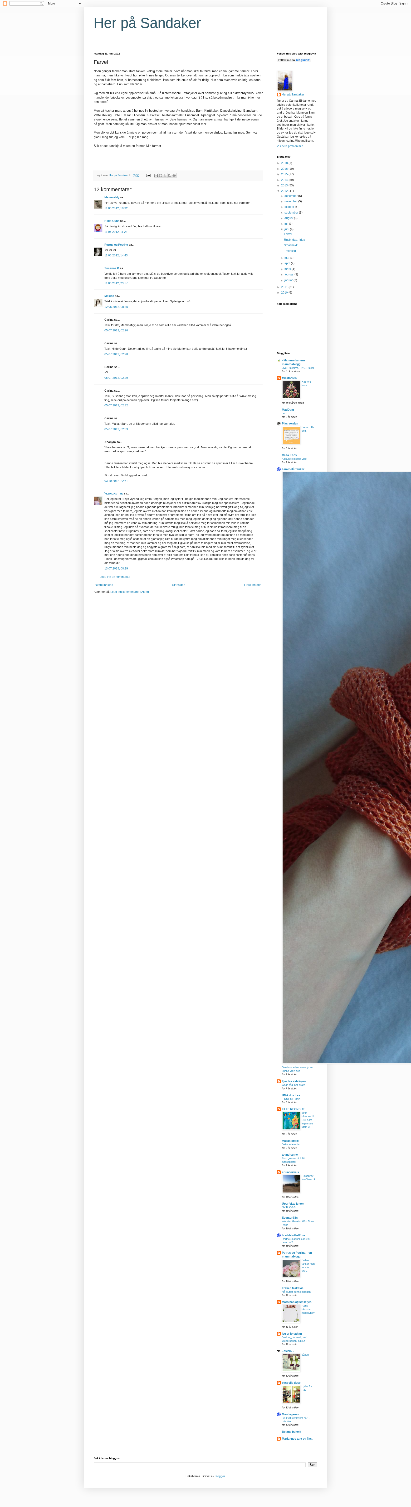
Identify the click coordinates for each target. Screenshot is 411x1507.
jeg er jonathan (292, 1333)
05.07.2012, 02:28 (116, 354)
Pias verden (290, 423)
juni (287, 229)
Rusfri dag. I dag (294, 239)
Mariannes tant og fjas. (297, 1438)
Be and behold (291, 1431)
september (291, 212)
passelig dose (291, 1382)
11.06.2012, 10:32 (116, 208)
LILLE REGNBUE (293, 1109)
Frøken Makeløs (292, 1288)
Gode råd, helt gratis (293, 1084)
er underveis (290, 1172)
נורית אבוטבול (113, 493)
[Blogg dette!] (160, 175)
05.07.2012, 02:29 (116, 377)
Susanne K (111, 268)
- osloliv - (288, 1351)
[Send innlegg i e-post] (148, 175)
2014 (285, 180)
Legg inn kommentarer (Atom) (129, 592)
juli (286, 223)
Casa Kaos (289, 455)
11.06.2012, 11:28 (115, 232)
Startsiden (178, 585)
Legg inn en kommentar (115, 577)
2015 (285, 174)
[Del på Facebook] (169, 175)
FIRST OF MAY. (291, 1099)
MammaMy (111, 197)
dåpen (305, 1354)
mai (287, 257)
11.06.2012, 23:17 (116, 283)
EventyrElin (290, 1217)
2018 (285, 163)
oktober (289, 207)
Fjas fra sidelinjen (294, 1081)
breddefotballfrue (293, 1235)
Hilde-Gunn (111, 221)
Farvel (288, 234)
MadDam (288, 409)
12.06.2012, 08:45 (116, 307)
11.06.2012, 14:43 (116, 255)
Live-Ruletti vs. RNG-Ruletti (298, 367)
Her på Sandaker (147, 23)
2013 (285, 185)
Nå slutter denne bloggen (296, 1291)
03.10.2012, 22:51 (116, 481)
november (291, 201)
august (289, 218)
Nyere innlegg (104, 585)
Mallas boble (290, 1141)
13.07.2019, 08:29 (116, 568)
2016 (285, 168)
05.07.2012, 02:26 (116, 330)
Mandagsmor (291, 1414)
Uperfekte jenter (293, 1203)
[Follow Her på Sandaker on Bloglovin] (294, 61)
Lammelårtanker (293, 469)
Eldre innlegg (252, 585)
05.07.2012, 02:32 (116, 405)
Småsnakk (291, 245)
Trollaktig (290, 251)
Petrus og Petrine (116, 244)
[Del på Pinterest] (174, 175)
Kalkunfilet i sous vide (294, 458)
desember (291, 196)
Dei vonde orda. (291, 1144)
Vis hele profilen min (290, 146)
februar (289, 274)
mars (288, 269)
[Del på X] (165, 175)
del (283, 413)
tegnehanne (290, 1154)
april (287, 263)
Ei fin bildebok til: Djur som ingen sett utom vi (308, 1119)
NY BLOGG (289, 1207)
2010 (285, 292)
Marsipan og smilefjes (297, 1302)
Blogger (220, 1476)
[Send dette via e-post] (156, 175)
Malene (109, 296)
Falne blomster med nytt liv (308, 1309)
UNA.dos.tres (291, 1095)
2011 (285, 287)
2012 (285, 191)
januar (289, 280)
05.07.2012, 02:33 (116, 429)
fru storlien (289, 378)
